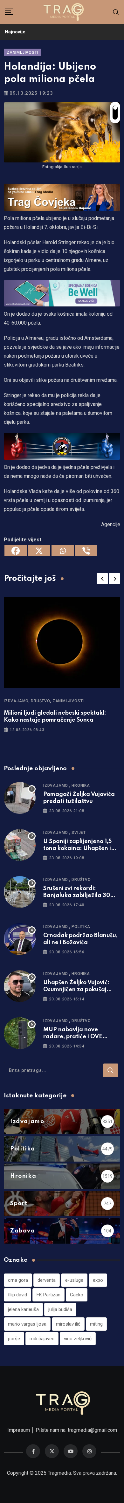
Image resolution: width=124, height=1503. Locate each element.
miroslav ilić (68, 1324)
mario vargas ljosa (27, 1324)
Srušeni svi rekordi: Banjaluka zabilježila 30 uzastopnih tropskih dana (78, 896)
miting (96, 1324)
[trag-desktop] (62, 197)
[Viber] (86, 550)
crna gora (18, 1280)
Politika (81, 926)
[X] (39, 550)
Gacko (76, 1295)
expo (98, 1280)
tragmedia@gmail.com (92, 1430)
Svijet (79, 832)
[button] (102, 578)
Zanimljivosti (68, 701)
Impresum (18, 1430)
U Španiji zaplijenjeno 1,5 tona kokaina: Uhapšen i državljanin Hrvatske (77, 849)
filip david (17, 1295)
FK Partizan (48, 1295)
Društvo (40, 701)
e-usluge (74, 1280)
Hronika (81, 785)
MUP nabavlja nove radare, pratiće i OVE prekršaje (72, 1037)
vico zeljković (78, 1339)
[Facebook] (15, 550)
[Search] (116, 12)
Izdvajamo (16, 701)
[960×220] (62, 293)
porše (14, 1339)
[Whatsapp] (63, 550)
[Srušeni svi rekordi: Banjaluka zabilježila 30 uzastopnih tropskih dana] (20, 892)
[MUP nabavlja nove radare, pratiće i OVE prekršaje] (20, 1033)
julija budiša (60, 1309)
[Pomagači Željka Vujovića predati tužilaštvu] (20, 798)
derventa (47, 1280)
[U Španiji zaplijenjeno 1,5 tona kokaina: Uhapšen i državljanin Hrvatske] (20, 845)
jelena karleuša (23, 1309)
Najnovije (15, 32)
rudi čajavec (42, 1339)
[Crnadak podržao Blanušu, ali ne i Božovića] (20, 939)
